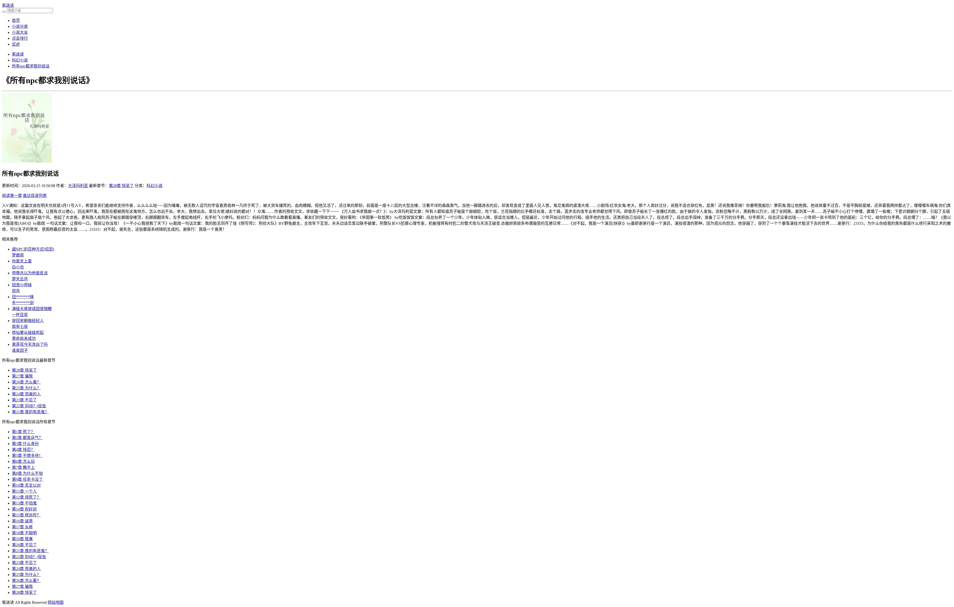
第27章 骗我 (22, 376)
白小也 (18, 267)
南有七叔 (20, 326)
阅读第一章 (12, 195)
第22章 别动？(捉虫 (29, 406)
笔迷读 (8, 5)
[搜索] (4, 11)
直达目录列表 (35, 195)
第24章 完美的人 (26, 394)
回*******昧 (23, 297)
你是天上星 (22, 261)
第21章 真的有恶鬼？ (30, 412)
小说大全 (20, 32)
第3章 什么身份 (25, 444)
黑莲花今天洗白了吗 (30, 344)
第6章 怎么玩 (23, 461)
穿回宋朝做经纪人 (28, 321)
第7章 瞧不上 (23, 467)
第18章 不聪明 (24, 533)
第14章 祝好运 (24, 509)
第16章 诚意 (22, 521)
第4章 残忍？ (23, 449)
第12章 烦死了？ (26, 497)
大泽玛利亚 (78, 186)
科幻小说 (20, 60)
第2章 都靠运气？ (27, 438)
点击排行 (20, 38)
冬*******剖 (23, 303)
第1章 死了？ (23, 432)
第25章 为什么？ (26, 388)
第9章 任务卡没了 (27, 479)
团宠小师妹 (22, 285)
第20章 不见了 (24, 545)
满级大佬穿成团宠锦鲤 (32, 309)
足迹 (16, 44)
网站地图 (56, 602)
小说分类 (20, 26)
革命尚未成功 (24, 338)
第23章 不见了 (24, 400)
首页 (16, 20)
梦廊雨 (18, 255)
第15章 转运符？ (26, 515)
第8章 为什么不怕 (27, 473)
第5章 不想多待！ (27, 455)
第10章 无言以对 (26, 485)
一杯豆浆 (20, 315)
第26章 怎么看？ (26, 382)
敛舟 (16, 291)
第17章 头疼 (22, 527)
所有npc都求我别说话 (30, 66)
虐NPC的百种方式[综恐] (33, 249)
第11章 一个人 (24, 491)
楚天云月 (20, 279)
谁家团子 (20, 350)
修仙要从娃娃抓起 (28, 332)
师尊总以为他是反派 (30, 273)
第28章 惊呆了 (121, 186)
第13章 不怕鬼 (24, 503)
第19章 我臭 (22, 539)
